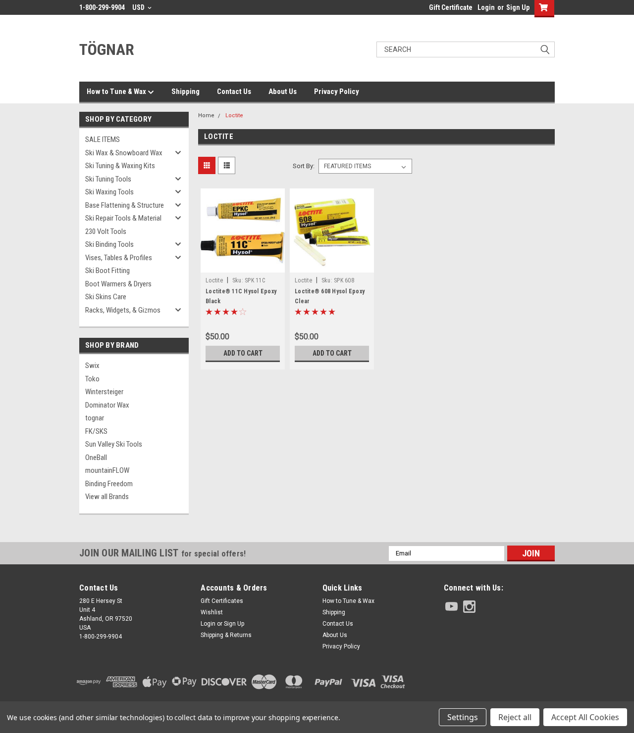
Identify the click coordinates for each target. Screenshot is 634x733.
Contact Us (234, 91)
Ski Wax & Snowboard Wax (123, 152)
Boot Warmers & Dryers (118, 283)
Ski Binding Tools (109, 244)
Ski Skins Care (105, 296)
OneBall (96, 457)
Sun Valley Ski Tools (113, 444)
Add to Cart (243, 353)
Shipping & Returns (226, 635)
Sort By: (304, 166)
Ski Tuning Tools (108, 179)
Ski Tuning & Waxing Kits (120, 165)
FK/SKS (96, 431)
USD (139, 7)
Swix (92, 365)
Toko (92, 378)
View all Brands (107, 496)
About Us (282, 91)
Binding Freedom (109, 483)
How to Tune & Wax (117, 91)
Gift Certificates (222, 600)
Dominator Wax (107, 405)
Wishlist (212, 612)
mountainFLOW (107, 470)
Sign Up (517, 7)
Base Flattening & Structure (124, 205)
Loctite (234, 115)
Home (206, 115)
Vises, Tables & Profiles (118, 257)
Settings (462, 717)
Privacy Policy (336, 91)
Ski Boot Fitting (107, 270)
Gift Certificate (451, 7)
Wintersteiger (104, 391)
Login (486, 7)
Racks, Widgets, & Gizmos (122, 310)
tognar (94, 417)
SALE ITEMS (102, 139)
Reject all (514, 717)
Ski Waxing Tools (109, 191)
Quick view (242, 265)
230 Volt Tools (105, 231)
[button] (499, 682)
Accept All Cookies (585, 717)
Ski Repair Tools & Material (123, 218)
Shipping (185, 91)
